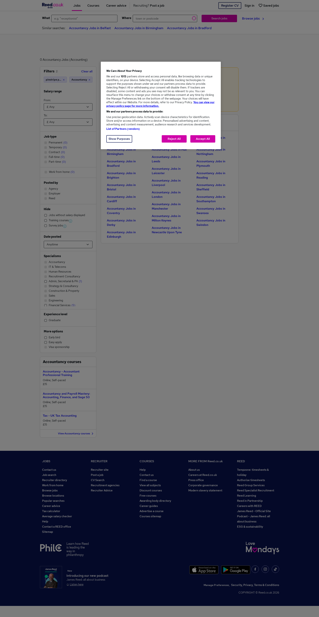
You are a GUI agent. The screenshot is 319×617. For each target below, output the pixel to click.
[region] (161, 105)
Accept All (203, 139)
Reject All (174, 139)
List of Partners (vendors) (123, 129)
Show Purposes (119, 139)
